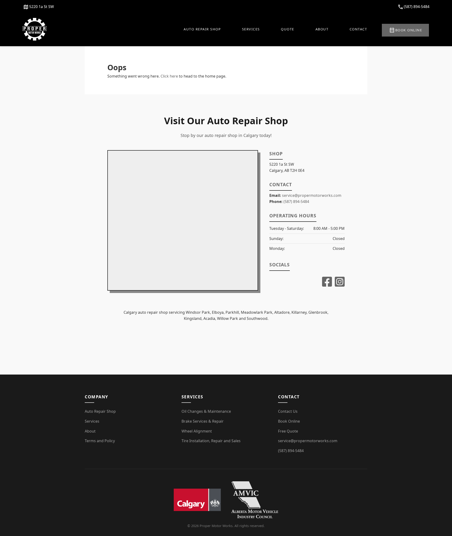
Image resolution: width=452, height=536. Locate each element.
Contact (358, 29)
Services (251, 29)
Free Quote (288, 431)
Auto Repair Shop (202, 29)
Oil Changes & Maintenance (206, 411)
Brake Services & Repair (203, 421)
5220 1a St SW (38, 7)
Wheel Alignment (197, 431)
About (322, 29)
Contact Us (288, 411)
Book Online (405, 30)
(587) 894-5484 (413, 7)
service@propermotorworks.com (311, 195)
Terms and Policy (100, 440)
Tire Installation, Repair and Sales (211, 440)
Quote (287, 29)
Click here (169, 76)
